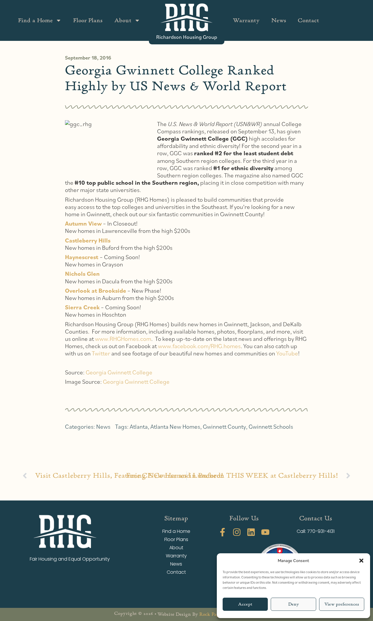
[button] (361, 561)
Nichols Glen (82, 274)
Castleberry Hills (87, 240)
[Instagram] (237, 532)
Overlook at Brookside (95, 290)
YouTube (287, 353)
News (278, 20)
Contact (308, 20)
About (122, 20)
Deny (293, 604)
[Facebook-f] (222, 532)
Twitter (101, 353)
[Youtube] (265, 532)
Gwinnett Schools (271, 426)
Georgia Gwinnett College (119, 372)
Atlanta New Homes (175, 426)
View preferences (341, 604)
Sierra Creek (82, 307)
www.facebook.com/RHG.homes (199, 346)
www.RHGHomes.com (123, 339)
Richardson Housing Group (186, 37)
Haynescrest (81, 257)
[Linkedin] (251, 532)
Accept (245, 604)
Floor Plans (88, 20)
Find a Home (35, 20)
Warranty (246, 20)
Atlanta (139, 426)
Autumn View (83, 223)
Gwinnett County (224, 426)
